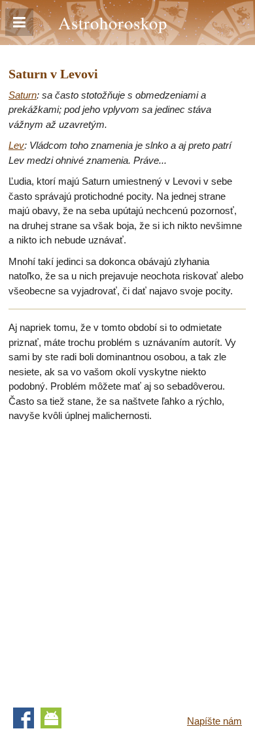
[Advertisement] (127, 560)
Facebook (23, 718)
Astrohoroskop (112, 22)
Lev (16, 145)
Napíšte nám (214, 720)
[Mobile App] (51, 718)
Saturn (22, 95)
